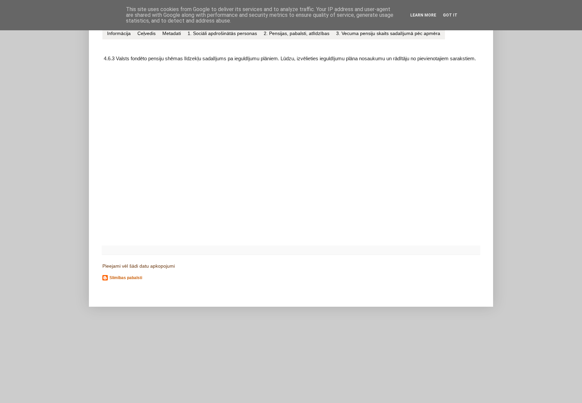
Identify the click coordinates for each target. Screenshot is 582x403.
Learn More (423, 15)
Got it (450, 15)
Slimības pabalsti (125, 277)
